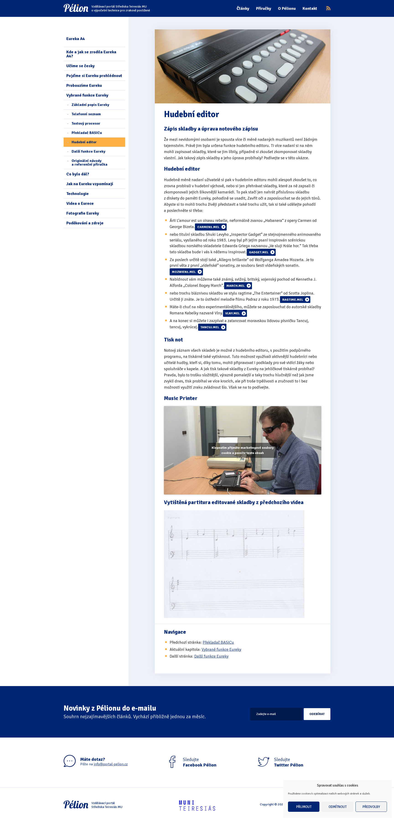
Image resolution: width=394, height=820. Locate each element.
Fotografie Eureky (82, 213)
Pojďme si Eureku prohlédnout (94, 75)
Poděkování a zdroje (85, 223)
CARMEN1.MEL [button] (208, 227)
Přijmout (303, 807)
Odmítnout (338, 807)
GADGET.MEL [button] (258, 252)
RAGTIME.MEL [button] (292, 300)
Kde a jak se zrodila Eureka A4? (91, 54)
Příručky (263, 8)
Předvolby (371, 807)
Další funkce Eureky (88, 151)
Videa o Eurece (80, 203)
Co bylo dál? (77, 174)
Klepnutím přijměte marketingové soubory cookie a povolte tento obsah (243, 450)
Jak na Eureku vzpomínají (89, 183)
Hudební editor (84, 142)
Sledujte (199, 762)
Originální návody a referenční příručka (89, 163)
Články (243, 8)
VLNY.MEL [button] (232, 313)
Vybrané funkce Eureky (87, 95)
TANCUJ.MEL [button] (209, 327)
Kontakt (310, 8)
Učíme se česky (80, 65)
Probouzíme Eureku (84, 85)
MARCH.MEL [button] (235, 286)
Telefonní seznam (86, 114)
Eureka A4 (75, 38)
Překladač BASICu (87, 133)
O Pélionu (287, 8)
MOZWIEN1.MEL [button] (184, 272)
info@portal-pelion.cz (111, 764)
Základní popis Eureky (90, 104)
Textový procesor (86, 123)
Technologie (77, 193)
